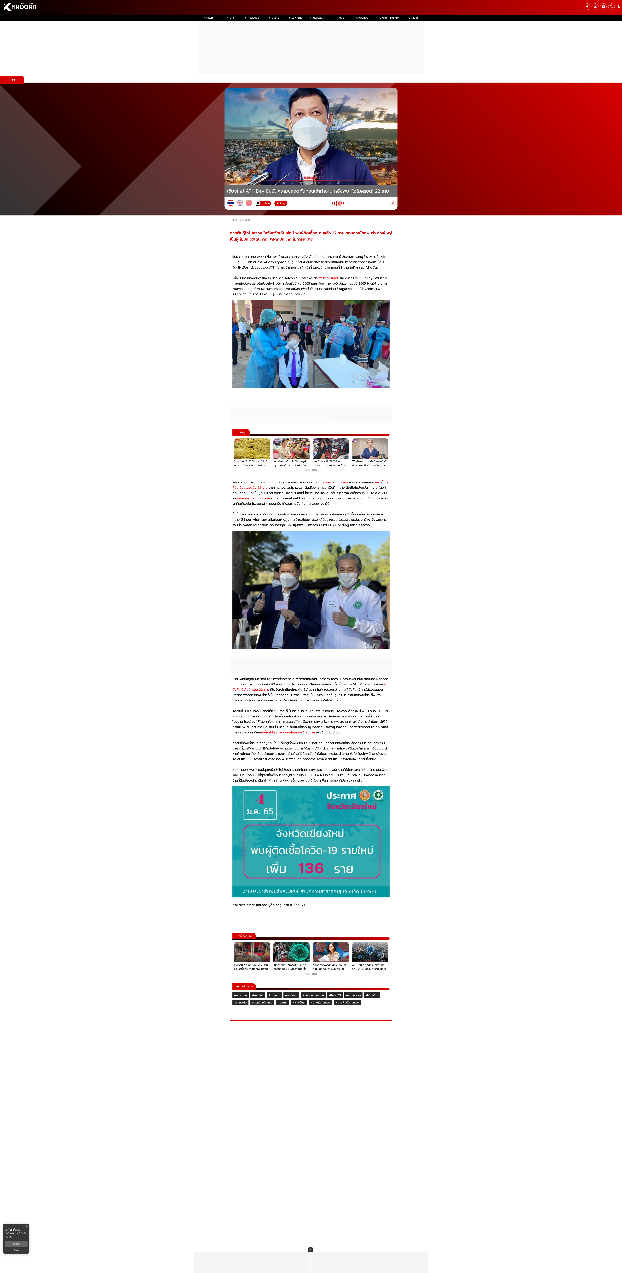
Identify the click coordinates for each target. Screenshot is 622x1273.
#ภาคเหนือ (240, 1003)
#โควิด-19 (335, 995)
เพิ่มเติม (8, 1237)
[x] (595, 7)
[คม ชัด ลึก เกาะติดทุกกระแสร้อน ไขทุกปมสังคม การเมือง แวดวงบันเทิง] (311, 7)
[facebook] (587, 7)
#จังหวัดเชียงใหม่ (262, 1003)
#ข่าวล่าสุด (240, 995)
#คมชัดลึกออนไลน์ (313, 995)
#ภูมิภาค (282, 1003)
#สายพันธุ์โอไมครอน (348, 1003)
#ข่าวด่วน (274, 995)
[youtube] (603, 7)
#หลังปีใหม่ (299, 1003)
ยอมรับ (16, 1243)
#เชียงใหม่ (372, 995)
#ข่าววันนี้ (257, 995)
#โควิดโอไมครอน (321, 1003)
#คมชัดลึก (291, 995)
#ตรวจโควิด (353, 995)
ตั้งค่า (16, 1250)
